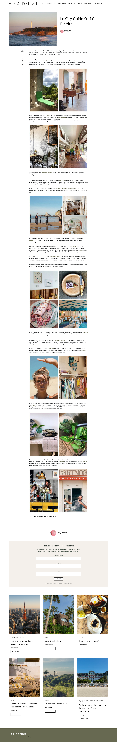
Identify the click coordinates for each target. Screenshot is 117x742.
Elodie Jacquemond (14, 648)
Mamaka (47, 115)
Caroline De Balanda (49, 644)
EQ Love (83, 350)
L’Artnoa (84, 461)
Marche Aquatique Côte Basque (65, 188)
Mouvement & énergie (96, 700)
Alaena (86, 332)
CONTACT (83, 737)
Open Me (35, 405)
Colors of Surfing (47, 172)
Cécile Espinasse (48, 707)
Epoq (74, 246)
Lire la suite (15, 651)
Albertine (51, 348)
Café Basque (55, 256)
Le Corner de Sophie (59, 340)
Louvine (31, 240)
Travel (62, 13)
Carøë (80, 250)
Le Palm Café (62, 117)
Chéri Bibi (61, 461)
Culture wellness (84, 700)
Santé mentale (15, 637)
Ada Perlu (62, 180)
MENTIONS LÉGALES (44, 737)
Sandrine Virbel (67, 30)
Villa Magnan (47, 61)
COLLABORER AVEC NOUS (74, 737)
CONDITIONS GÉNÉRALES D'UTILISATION (59, 737)
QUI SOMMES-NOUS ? (35, 737)
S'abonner (100, 3)
